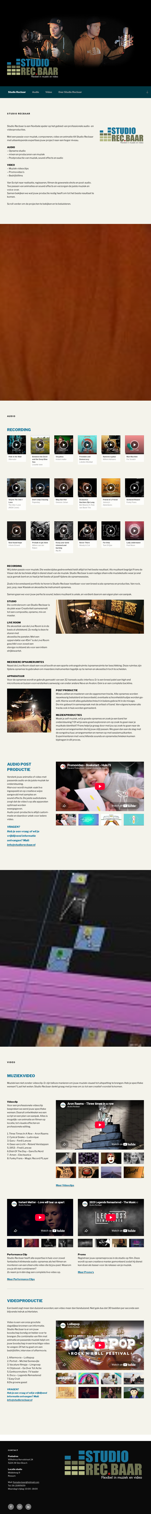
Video (48, 92)
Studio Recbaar (17, 92)
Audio (35, 92)
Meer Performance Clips (21, 1279)
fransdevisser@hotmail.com (26, 1482)
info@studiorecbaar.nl (19, 1400)
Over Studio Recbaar (70, 92)
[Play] (17, 444)
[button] (66, 821)
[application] (16, 444)
